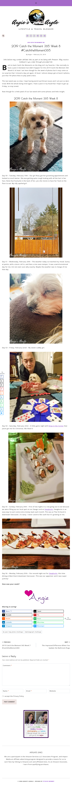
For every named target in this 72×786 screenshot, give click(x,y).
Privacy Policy (18, 696)
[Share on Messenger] (2, 413)
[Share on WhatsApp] (2, 405)
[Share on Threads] (2, 385)
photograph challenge (33, 632)
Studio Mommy (48, 781)
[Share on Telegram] (2, 409)
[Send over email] (2, 401)
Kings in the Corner (56, 426)
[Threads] (34, 35)
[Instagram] (30, 35)
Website (53, 691)
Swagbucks (49, 509)
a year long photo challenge (13, 632)
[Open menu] (36, 3)
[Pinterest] (41, 35)
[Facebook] (27, 35)
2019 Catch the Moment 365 (36, 42)
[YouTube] (37, 35)
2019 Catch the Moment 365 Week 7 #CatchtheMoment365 (16, 645)
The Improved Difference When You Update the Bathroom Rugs (56, 645)
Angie (30, 54)
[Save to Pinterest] (2, 389)
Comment (7, 665)
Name (6, 691)
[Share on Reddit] (2, 393)
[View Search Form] (3, 35)
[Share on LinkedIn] (2, 397)
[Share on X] (2, 381)
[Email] (44, 35)
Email (29, 691)
